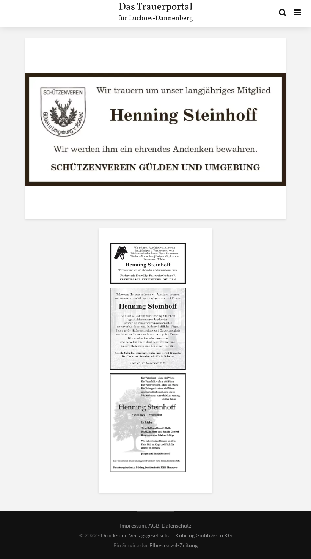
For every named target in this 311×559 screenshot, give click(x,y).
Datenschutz (176, 525)
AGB (153, 525)
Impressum (133, 525)
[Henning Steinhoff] (148, 264)
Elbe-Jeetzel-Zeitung (173, 545)
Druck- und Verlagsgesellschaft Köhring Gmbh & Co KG (166, 535)
